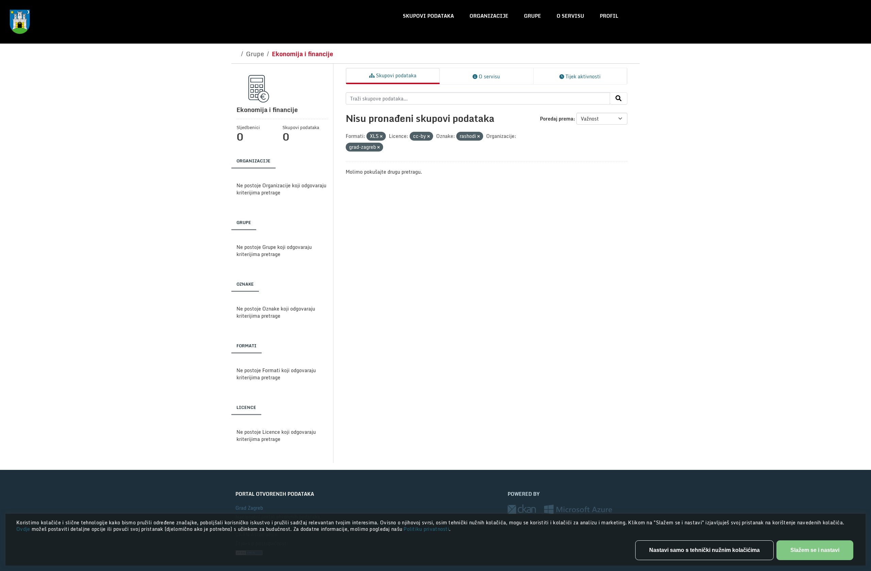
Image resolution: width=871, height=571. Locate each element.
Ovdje (24, 529)
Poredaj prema (556, 119)
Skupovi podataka (428, 16)
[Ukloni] (381, 136)
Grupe (532, 16)
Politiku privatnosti (426, 529)
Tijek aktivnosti (582, 76)
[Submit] (618, 98)
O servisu (570, 16)
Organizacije (489, 16)
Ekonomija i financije (302, 54)
